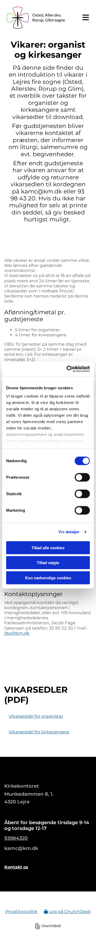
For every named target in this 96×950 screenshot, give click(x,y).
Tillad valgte (48, 562)
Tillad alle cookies (48, 547)
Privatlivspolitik (21, 911)
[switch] (82, 477)
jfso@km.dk (17, 633)
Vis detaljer (68, 532)
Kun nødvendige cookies (48, 577)
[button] (84, 17)
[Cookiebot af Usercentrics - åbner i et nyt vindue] (68, 369)
